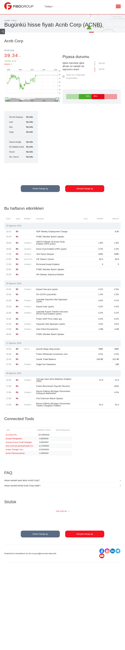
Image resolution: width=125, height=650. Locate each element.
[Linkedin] (112, 551)
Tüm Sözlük (61, 511)
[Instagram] (107, 551)
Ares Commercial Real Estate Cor (19, 446)
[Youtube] (101, 555)
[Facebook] (101, 551)
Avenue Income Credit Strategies (19, 442)
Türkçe (48, 6)
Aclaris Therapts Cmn (14, 449)
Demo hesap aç (40, 188)
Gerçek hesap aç (84, 188)
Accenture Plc (11, 435)
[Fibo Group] (19, 6)
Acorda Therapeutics (14, 439)
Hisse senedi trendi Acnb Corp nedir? (22, 485)
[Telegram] (117, 551)
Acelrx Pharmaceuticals (15, 453)
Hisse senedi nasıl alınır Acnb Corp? (22, 480)
